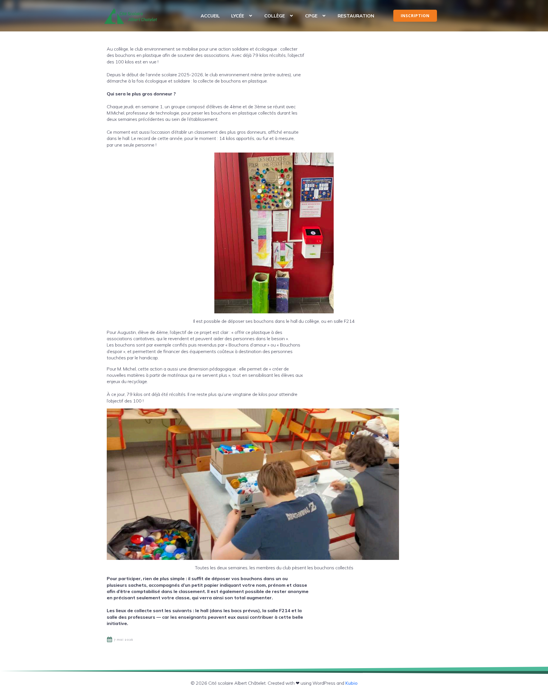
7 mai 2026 (123, 640)
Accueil (210, 16)
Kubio (351, 683)
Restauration (356, 16)
